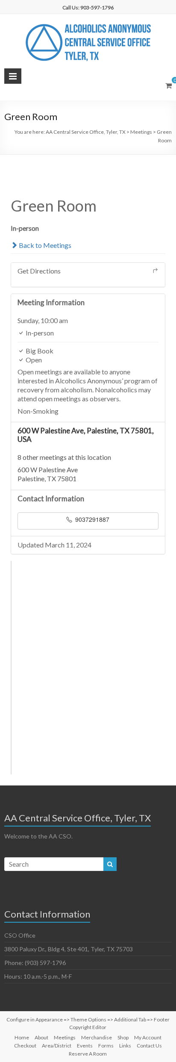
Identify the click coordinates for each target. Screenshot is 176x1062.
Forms (106, 1045)
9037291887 (91, 519)
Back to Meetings (44, 245)
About (41, 1037)
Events (85, 1045)
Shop (123, 1037)
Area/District (56, 1045)
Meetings (65, 1037)
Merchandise (96, 1037)
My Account (147, 1037)
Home (22, 1037)
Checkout (25, 1045)
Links (125, 1045)
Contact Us (149, 1045)
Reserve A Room (88, 1053)
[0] (168, 85)
